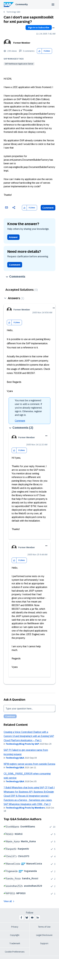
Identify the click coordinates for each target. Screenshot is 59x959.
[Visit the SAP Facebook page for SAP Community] (21, 917)
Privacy (14, 927)
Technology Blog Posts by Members (25, 808)
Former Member (21, 43)
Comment (48, 207)
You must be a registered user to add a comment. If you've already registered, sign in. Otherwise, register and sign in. (28, 407)
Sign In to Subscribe (38, 27)
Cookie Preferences (15, 952)
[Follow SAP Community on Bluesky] (27, 917)
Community (21, 4)
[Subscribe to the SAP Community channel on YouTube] (32, 917)
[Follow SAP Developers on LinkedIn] (37, 917)
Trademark (14, 943)
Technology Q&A (13, 12)
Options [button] (53, 28)
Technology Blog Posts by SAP (22, 744)
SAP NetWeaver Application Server (19, 64)
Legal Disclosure (44, 935)
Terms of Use (44, 927)
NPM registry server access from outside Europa (29, 764)
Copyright (15, 935)
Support (44, 943)
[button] (39, 51)
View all (8, 901)
